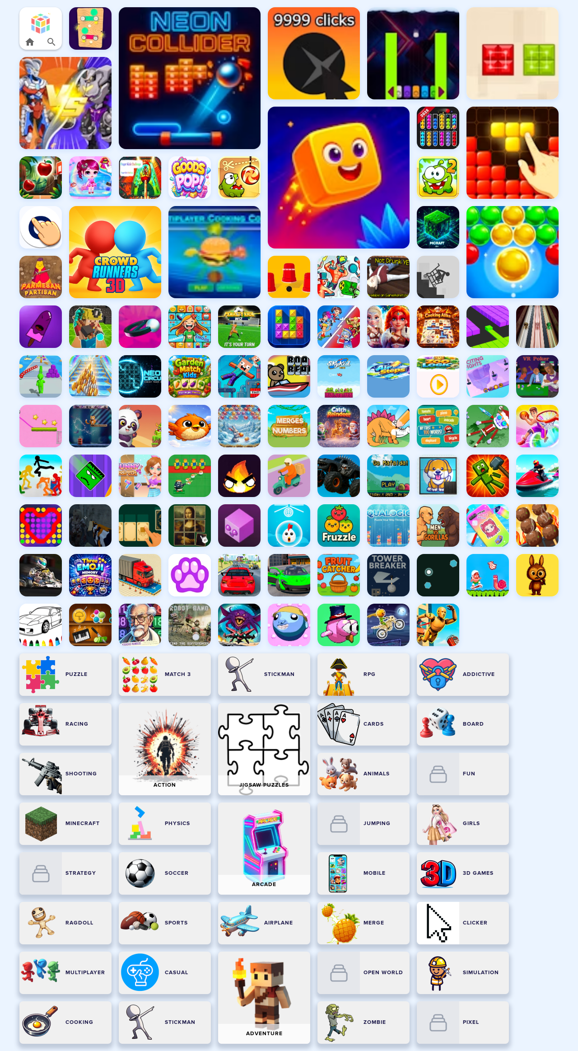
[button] (40, 23)
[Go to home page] (30, 42)
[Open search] (51, 42)
